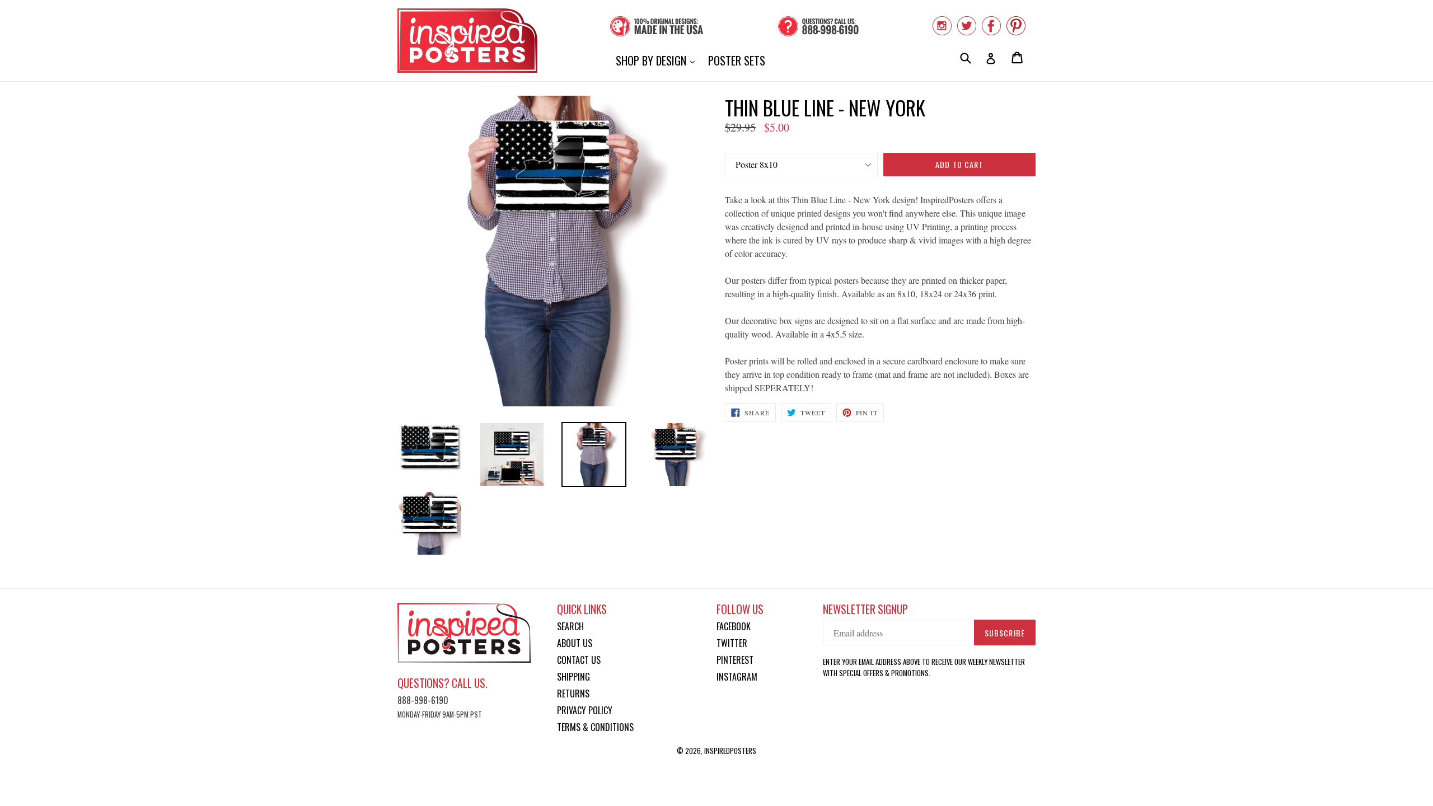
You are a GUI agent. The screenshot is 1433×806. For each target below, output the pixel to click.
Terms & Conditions (595, 727)
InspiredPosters (730, 750)
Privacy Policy (584, 710)
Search (570, 626)
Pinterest (734, 660)
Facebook (733, 626)
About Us (574, 643)
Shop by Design (658, 60)
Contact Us (579, 660)
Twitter (731, 643)
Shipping (573, 676)
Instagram (736, 676)
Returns (573, 693)
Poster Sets (736, 60)
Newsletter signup (865, 609)
